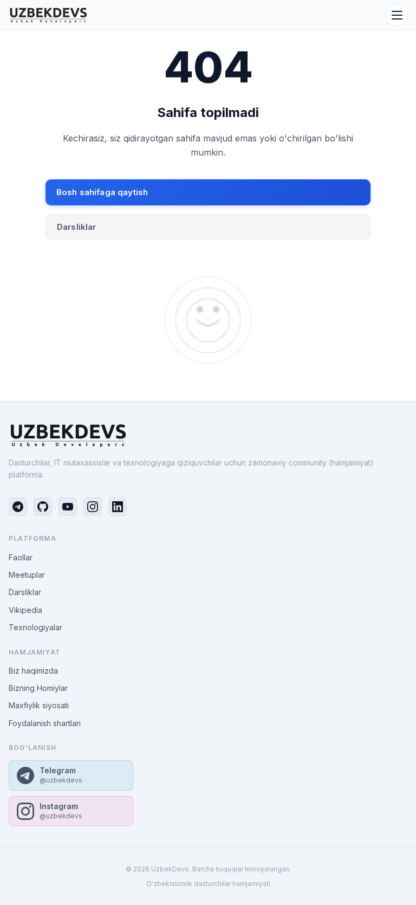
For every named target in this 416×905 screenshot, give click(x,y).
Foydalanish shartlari (45, 723)
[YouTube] (67, 506)
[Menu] (397, 15)
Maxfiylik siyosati (39, 705)
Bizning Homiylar (38, 688)
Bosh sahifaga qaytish (102, 192)
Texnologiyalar (35, 627)
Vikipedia (25, 610)
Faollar (20, 557)
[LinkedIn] (117, 506)
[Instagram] (92, 506)
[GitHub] (43, 506)
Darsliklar (76, 227)
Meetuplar (27, 574)
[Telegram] (18, 506)
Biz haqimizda (33, 670)
